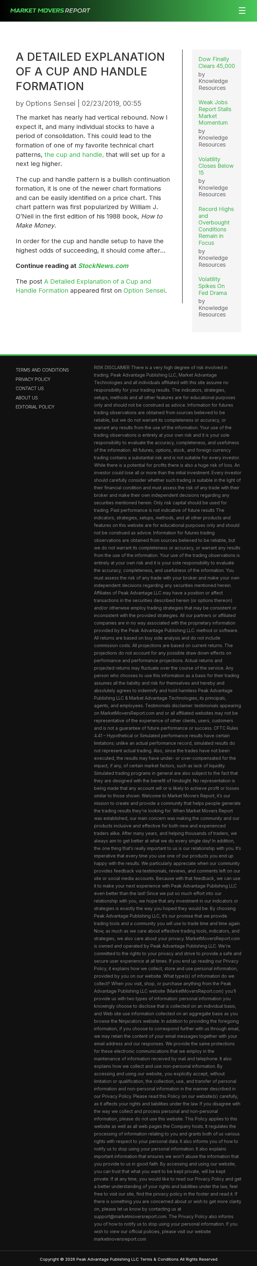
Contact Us (30, 388)
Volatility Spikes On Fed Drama (212, 286)
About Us (27, 397)
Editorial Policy (35, 406)
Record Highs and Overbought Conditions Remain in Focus (216, 226)
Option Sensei (144, 290)
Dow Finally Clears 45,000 (216, 62)
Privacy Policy (33, 379)
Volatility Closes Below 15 (216, 166)
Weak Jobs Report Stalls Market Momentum (214, 112)
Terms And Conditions (42, 370)
